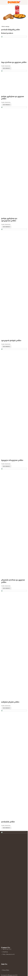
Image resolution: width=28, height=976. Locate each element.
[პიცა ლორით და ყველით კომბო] (14, 48)
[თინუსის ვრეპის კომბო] (14, 645)
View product (6, 68)
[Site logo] (14, 2)
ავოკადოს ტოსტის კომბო (11, 340)
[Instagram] (7, 967)
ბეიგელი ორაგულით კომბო (12, 460)
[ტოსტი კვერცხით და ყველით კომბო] (14, 82)
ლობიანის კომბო (8, 822)
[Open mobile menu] (1, 2)
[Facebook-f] (3, 967)
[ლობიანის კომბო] (14, 765)
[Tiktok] (11, 967)
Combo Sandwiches (5, 66)
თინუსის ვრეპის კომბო (10, 702)
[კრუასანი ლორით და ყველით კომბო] (14, 523)
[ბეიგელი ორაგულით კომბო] (14, 403)
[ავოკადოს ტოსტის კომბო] (14, 283)
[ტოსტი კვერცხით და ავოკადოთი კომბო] (14, 161)
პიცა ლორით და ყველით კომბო (14, 62)
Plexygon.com (11, 975)
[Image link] (14, 887)
